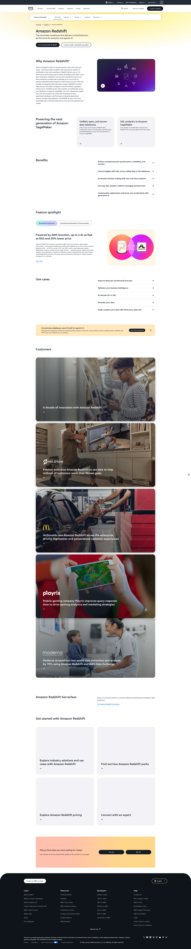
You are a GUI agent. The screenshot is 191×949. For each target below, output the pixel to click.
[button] (51, 8)
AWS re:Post (138, 902)
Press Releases (29, 921)
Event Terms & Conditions (143, 925)
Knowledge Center (140, 906)
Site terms (34, 942)
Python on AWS (102, 906)
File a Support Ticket (141, 899)
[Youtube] (160, 937)
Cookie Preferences (67, 942)
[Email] (166, 937)
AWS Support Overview (142, 910)
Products (38, 24)
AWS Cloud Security (31, 910)
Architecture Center (67, 910)
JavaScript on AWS (103, 918)
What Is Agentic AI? (30, 902)
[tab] (46, 223)
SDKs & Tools (102, 899)
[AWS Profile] (161, 2)
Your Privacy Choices (47, 942)
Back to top (94, 929)
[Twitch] (157, 937)
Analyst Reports (66, 918)
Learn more (39, 261)
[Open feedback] (189, 474)
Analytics (46, 24)
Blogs (26, 918)
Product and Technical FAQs (70, 914)
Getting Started (65, 895)
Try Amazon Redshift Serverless (108, 704)
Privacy (26, 942)
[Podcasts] (163, 937)
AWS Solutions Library (68, 906)
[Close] (150, 330)
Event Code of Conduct (142, 921)
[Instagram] (153, 937)
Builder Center (102, 895)
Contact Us (137, 895)
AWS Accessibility (140, 914)
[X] (144, 937)
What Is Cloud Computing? (33, 899)
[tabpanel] (95, 247)
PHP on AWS (101, 914)
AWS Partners (65, 921)
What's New (28, 914)
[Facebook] (147, 937)
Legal (135, 918)
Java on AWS (101, 910)
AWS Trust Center (66, 902)
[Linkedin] (150, 937)
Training (63, 899)
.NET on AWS (101, 902)
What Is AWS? (29, 895)
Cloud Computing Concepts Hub (35, 906)
